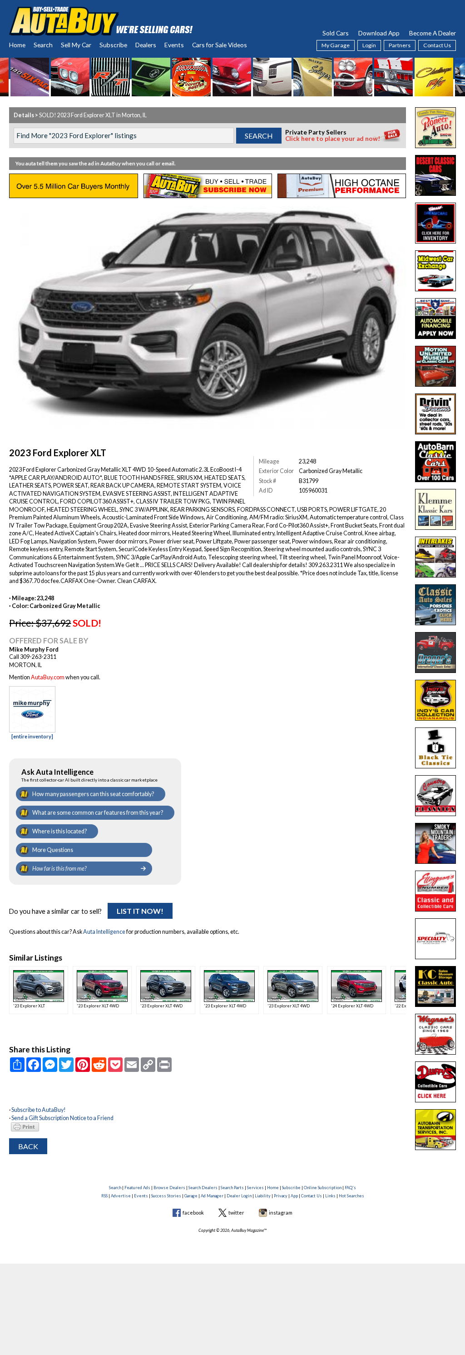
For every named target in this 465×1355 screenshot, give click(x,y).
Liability (263, 1195)
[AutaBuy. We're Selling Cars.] (101, 20)
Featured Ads (137, 1187)
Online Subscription (322, 1187)
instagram (280, 1213)
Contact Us (437, 45)
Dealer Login (239, 1195)
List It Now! (140, 911)
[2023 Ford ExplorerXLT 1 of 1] (207, 315)
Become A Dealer (432, 33)
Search (43, 45)
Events (174, 45)
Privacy (280, 1195)
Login (369, 45)
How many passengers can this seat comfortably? (93, 794)
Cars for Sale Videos (219, 45)
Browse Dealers (169, 1187)
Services (255, 1187)
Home (17, 45)
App (294, 1195)
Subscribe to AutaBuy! (38, 1109)
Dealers (145, 45)
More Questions (52, 850)
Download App (379, 33)
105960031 (313, 490)
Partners (400, 45)
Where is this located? (59, 831)
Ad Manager (212, 1195)
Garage (191, 1195)
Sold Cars (335, 33)
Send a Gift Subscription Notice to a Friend (62, 1118)
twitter (236, 1213)
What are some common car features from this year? (97, 812)
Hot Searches (351, 1195)
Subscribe (113, 45)
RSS (104, 1195)
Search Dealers (203, 1187)
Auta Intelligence (104, 931)
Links (330, 1195)
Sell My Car (76, 45)
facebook (193, 1213)
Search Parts (232, 1187)
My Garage (336, 45)
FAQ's (350, 1187)
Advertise (121, 1195)
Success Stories (166, 1195)
